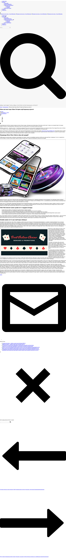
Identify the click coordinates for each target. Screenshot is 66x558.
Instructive (8, 6)
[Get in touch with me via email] (34, 339)
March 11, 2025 (6, 112)
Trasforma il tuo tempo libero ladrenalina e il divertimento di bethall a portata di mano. (17, 346)
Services (3, 2)
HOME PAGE (4, 1)
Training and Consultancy (8, 5)
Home (1, 107)
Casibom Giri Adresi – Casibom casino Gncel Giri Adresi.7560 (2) (13, 344)
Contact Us (4, 10)
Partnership (6, 3)
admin (2, 111)
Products (3, 9)
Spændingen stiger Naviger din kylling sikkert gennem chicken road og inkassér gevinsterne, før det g (20, 350)
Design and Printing (7, 8)
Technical (8, 7)
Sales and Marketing (7, 4)
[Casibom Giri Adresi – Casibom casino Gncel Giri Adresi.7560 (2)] (14, 343)
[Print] (0, 123)
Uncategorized (5, 107)
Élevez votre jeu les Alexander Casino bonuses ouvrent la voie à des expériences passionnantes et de (20, 348)
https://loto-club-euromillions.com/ (48, 130)
